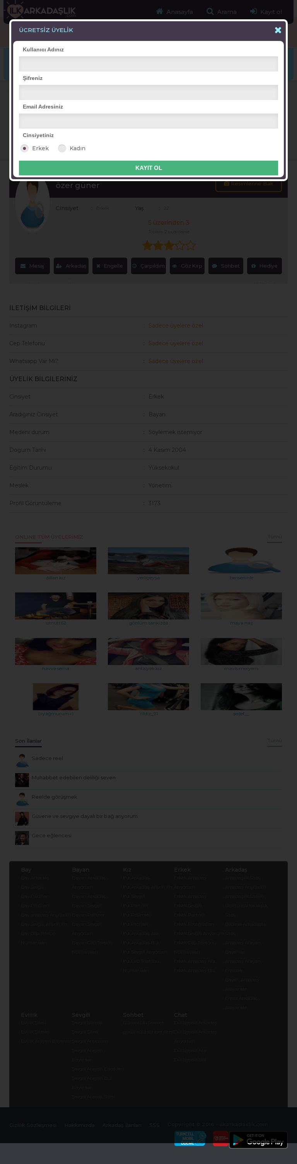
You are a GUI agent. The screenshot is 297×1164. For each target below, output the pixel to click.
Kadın (77, 148)
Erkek (40, 148)
